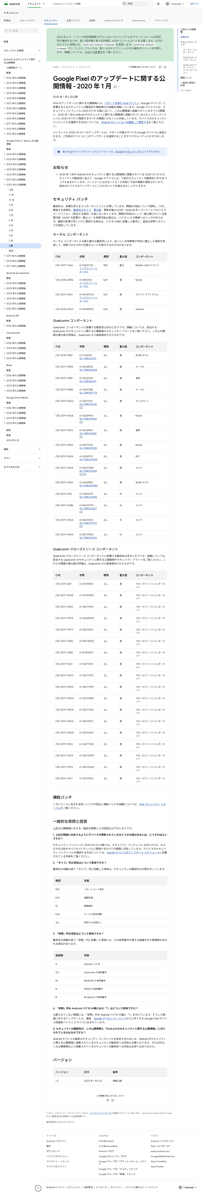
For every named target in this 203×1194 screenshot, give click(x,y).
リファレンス (161, 20)
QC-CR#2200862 (88, 485)
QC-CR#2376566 (88, 537)
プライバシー (116, 1187)
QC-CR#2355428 (88, 369)
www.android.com (160, 1151)
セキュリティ (51, 20)
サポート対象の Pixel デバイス (122, 103)
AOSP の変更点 (94, 52)
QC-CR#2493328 (88, 448)
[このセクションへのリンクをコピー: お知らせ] (71, 168)
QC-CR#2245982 (88, 497)
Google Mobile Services (162, 1156)
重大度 (97, 210)
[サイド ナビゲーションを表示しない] (38, 1188)
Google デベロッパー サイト (129, 151)
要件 (48, 1146)
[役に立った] (160, 67)
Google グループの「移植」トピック (117, 1174)
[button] (19, 50)
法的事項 (88, 1187)
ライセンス (101, 1187)
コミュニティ (74, 1187)
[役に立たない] (165, 67)
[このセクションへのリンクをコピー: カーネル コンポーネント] (92, 235)
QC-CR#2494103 (88, 459)
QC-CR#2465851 (88, 433)
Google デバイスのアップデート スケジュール (133, 852)
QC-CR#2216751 (87, 358)
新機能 (7, 20)
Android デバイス (114, 20)
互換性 (92, 20)
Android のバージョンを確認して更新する (125, 122)
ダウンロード (53, 1151)
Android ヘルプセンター (163, 1141)
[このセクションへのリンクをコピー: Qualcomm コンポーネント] (95, 321)
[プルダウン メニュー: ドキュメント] (45, 4)
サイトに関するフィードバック (142, 1187)
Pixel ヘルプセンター (161, 1146)
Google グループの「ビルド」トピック (118, 1169)
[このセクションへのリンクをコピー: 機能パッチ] (75, 798)
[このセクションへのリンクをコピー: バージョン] (75, 1060)
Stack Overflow (158, 1161)
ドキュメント (34, 3)
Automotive (138, 20)
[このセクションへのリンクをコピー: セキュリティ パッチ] (91, 200)
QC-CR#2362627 (88, 508)
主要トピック (73, 20)
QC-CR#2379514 (88, 523)
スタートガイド (27, 20)
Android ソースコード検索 (67, 3)
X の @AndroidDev (108, 1146)
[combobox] (137, 4)
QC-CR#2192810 (88, 418)
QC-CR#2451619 (87, 381)
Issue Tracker (157, 1166)
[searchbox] (21, 30)
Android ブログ (106, 1151)
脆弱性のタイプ (82, 210)
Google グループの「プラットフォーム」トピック (123, 1162)
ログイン (194, 3)
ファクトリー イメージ (57, 1161)
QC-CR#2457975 (88, 392)
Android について (55, 1187)
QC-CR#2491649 (88, 471)
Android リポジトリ (56, 1141)
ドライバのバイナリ (56, 1166)
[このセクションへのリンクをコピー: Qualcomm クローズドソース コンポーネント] (121, 549)
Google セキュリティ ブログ (113, 1156)
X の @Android (106, 1141)
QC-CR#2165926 (88, 404)
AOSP (55, 67)
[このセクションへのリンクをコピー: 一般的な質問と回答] (90, 822)
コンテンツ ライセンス (100, 1113)
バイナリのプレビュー (57, 1156)
